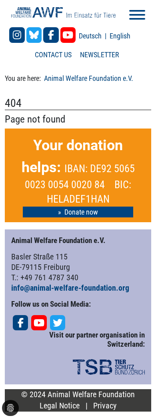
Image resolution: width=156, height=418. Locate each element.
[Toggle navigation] (137, 16)
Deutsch (91, 36)
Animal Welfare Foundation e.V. (88, 78)
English (120, 36)
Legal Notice (60, 405)
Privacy (104, 405)
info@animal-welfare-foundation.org (70, 288)
